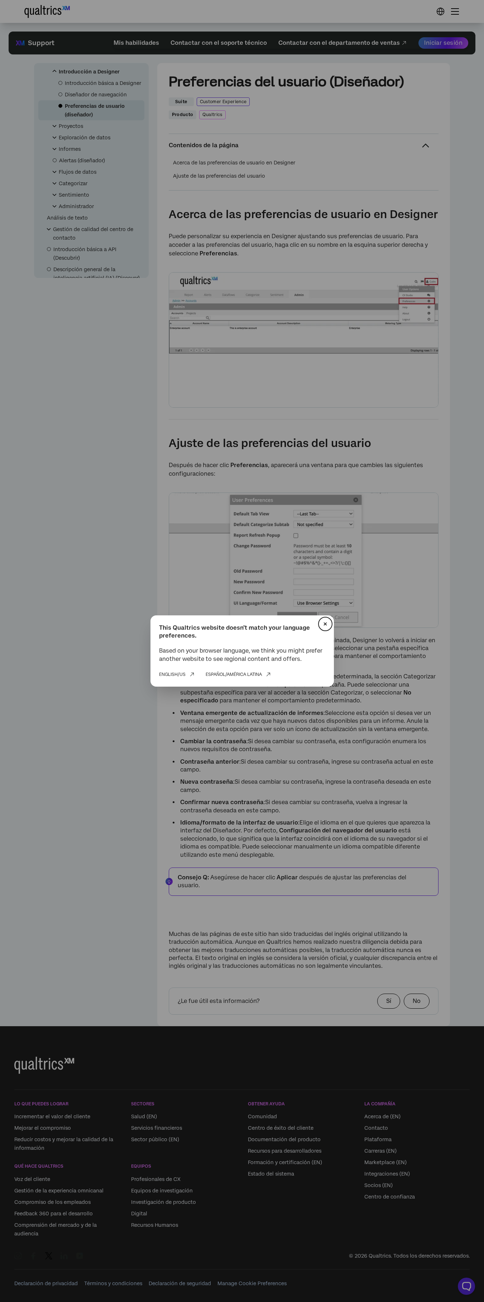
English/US (172, 674)
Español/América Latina (234, 674)
